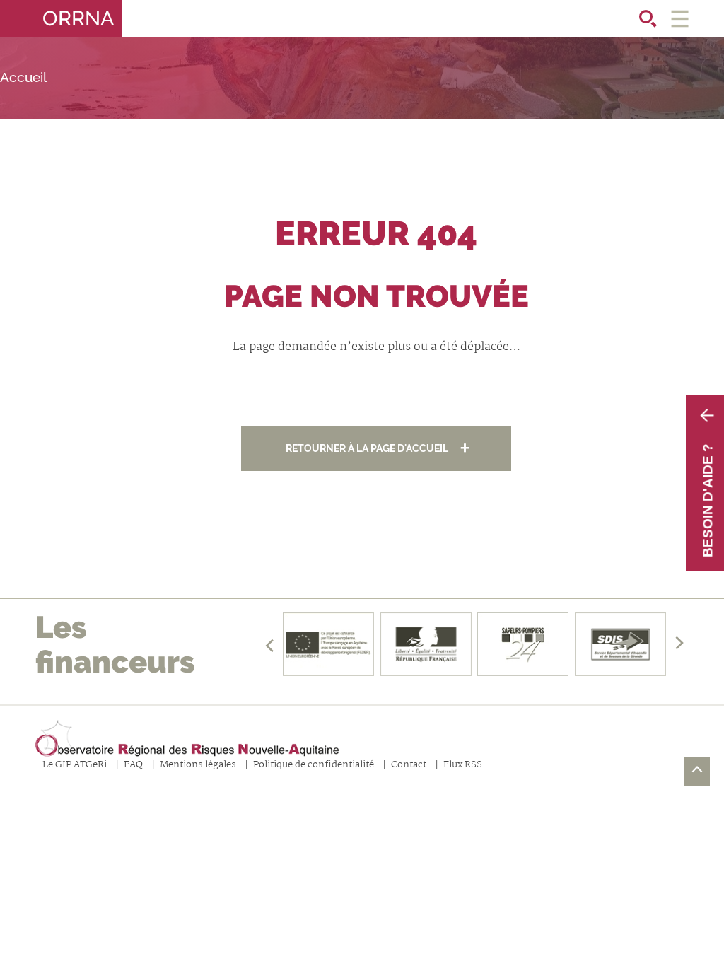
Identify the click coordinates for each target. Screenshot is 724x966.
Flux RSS (462, 765)
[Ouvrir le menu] (680, 19)
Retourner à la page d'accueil (367, 448)
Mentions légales (198, 765)
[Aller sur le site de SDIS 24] (523, 644)
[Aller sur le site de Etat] (425, 644)
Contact (408, 765)
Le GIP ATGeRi (74, 765)
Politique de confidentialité (313, 765)
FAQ (133, 765)
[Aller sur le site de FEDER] (328, 644)
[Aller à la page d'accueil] (187, 739)
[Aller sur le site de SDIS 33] (621, 644)
